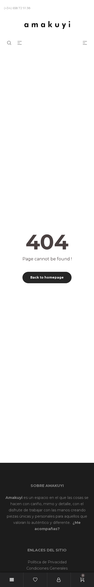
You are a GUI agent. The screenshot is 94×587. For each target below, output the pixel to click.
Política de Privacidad (47, 562)
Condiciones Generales (47, 568)
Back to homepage (47, 277)
